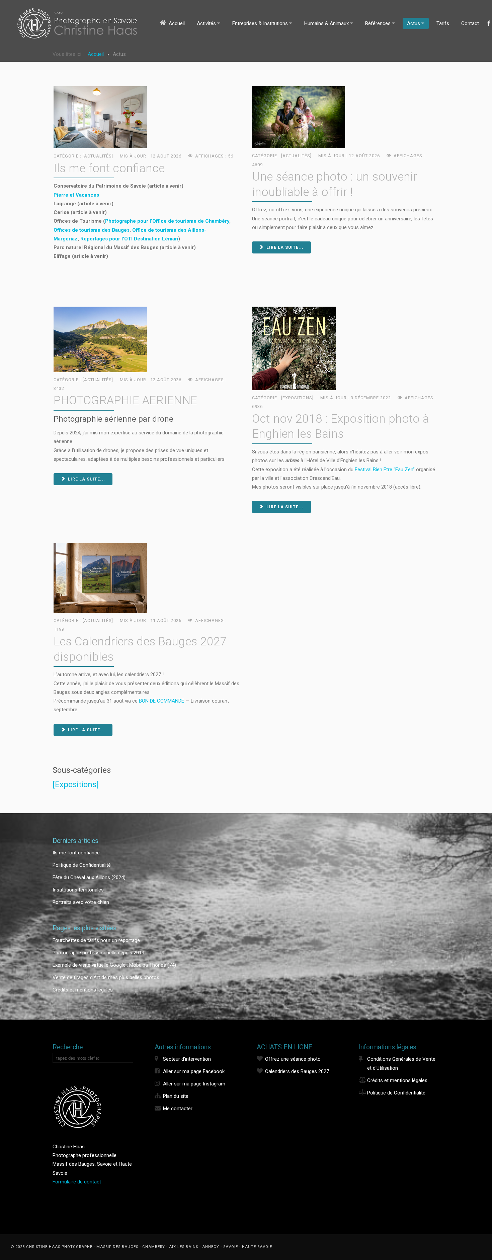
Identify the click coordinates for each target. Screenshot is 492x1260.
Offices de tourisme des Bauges (92, 230)
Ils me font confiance (109, 168)
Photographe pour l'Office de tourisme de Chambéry (167, 221)
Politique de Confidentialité (396, 1093)
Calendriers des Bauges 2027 (297, 1071)
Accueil (177, 23)
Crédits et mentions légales (397, 1080)
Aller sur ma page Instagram (194, 1084)
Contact (470, 23)
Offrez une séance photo (293, 1059)
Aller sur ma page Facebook (194, 1071)
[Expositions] (76, 784)
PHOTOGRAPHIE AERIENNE (125, 400)
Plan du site (175, 1096)
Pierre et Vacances (76, 195)
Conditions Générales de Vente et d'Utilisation (401, 1063)
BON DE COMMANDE (161, 701)
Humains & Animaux (326, 23)
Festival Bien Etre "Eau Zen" (385, 469)
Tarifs (442, 23)
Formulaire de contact (77, 1182)
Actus (413, 23)
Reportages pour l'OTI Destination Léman (129, 239)
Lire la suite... (284, 247)
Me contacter (177, 1109)
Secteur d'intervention (187, 1059)
